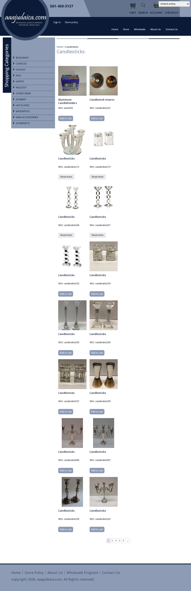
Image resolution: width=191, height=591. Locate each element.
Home (115, 29)
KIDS (18, 75)
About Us (155, 29)
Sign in (57, 22)
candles (21, 63)
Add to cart (66, 118)
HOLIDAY (21, 69)
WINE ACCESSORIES (27, 117)
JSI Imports (23, 123)
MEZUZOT (21, 87)
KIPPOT (20, 81)
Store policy (71, 22)
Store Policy (34, 572)
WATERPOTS (23, 111)
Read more (66, 177)
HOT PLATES (22, 105)
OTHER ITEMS (23, 93)
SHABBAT (21, 99)
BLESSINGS (22, 57)
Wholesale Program (82, 572)
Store (126, 29)
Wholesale (139, 29)
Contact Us (172, 29)
